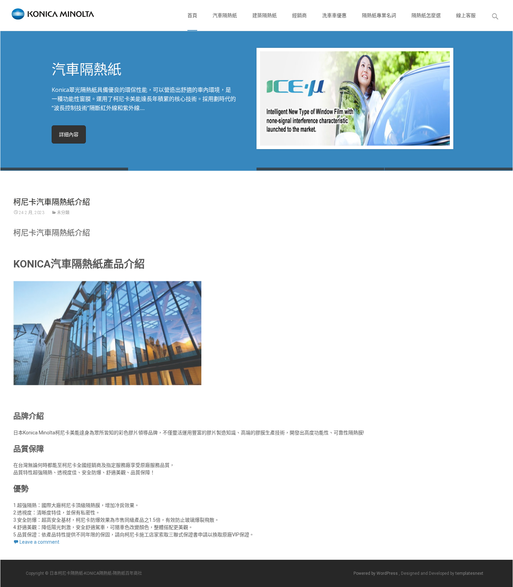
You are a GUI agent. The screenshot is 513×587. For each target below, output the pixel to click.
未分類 (63, 212)
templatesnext (469, 573)
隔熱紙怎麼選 (426, 15)
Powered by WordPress (376, 573)
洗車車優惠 (334, 15)
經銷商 (299, 15)
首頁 (192, 15)
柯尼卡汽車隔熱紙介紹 (51, 201)
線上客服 (466, 15)
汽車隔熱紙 (225, 15)
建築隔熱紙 (264, 15)
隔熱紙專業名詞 (379, 15)
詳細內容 (69, 134)
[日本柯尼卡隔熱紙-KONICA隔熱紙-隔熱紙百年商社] (47, 14)
